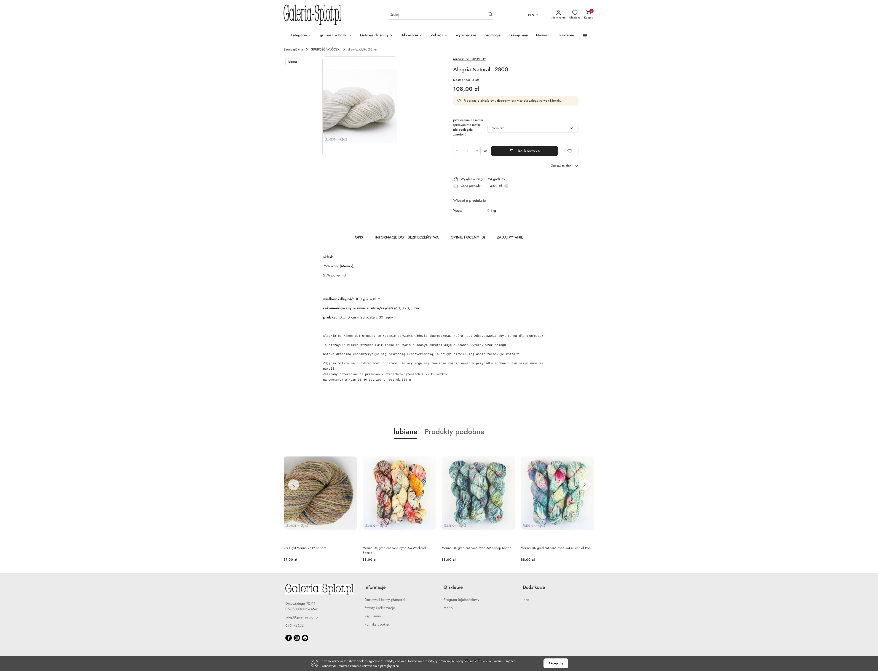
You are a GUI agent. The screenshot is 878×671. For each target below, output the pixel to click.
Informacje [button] (375, 587)
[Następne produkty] (584, 485)
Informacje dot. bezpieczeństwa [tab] (407, 237)
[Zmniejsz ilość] (456, 151)
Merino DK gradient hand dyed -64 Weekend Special (394, 550)
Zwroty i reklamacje (379, 607)
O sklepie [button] (453, 587)
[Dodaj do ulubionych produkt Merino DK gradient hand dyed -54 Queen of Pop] (589, 449)
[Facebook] (288, 638)
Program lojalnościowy (461, 599)
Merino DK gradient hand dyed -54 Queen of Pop (556, 548)
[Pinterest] (305, 638)
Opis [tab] (359, 237)
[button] (439, 35)
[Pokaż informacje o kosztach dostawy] (506, 185)
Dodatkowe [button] (534, 587)
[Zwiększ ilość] (477, 151)
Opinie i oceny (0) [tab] (468, 237)
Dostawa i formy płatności (384, 599)
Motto (448, 607)
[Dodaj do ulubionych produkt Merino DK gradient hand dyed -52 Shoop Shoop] (510, 449)
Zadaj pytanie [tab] (510, 237)
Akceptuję (555, 663)
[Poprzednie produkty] (293, 485)
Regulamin (372, 616)
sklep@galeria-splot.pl (302, 617)
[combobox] (532, 128)
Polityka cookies (377, 624)
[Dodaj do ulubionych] (569, 151)
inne (526, 599)
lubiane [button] (405, 431)
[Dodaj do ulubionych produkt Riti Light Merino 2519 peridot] (351, 449)
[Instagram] (297, 638)
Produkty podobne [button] (454, 431)
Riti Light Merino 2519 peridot (305, 548)
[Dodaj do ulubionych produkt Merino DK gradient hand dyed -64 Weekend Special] (431, 449)
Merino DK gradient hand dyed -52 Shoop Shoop (476, 548)
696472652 (294, 625)
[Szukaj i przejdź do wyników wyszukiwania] (490, 14)
